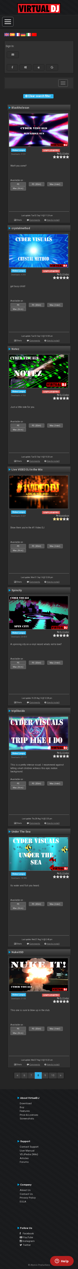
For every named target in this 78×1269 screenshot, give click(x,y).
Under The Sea (20, 831)
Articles (24, 1158)
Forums (24, 1161)
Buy (22, 1107)
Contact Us (26, 1194)
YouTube (27, 1237)
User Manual (27, 1150)
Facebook (27, 1233)
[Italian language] (28, 34)
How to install (53, 220)
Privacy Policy (28, 1197)
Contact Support (29, 1146)
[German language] (23, 34)
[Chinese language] (34, 34)
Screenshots (27, 1118)
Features (25, 1110)
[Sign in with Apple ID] (38, 67)
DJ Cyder (64, 153)
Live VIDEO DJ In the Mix (26, 469)
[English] (6, 34)
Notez (15, 349)
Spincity (16, 590)
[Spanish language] (12, 34)
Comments (34, 220)
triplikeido (18, 710)
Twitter (26, 1244)
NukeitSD (17, 952)
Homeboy (64, 515)
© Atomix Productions (39, 1265)
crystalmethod (20, 228)
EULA (23, 1201)
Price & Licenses (29, 1114)
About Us (25, 1190)
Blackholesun (20, 107)
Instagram (28, 1241)
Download (26, 1103)
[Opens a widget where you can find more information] (62, 1261)
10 (52, 1075)
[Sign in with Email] (13, 54)
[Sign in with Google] (52, 67)
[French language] (17, 34)
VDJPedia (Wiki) (29, 1154)
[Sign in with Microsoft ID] (25, 67)
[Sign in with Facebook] (12, 67)
